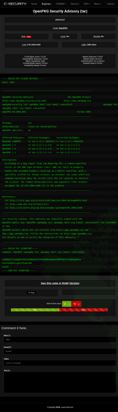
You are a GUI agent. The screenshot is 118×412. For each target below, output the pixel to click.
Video (6, 359)
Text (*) (7, 371)
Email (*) (7, 347)
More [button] (96, 4)
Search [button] (74, 4)
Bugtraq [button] (46, 4)
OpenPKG (63, 28)
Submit (110, 4)
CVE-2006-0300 (34, 45)
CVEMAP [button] (60, 4)
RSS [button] (86, 4)
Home (34, 4)
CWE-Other (91, 45)
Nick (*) (7, 335)
